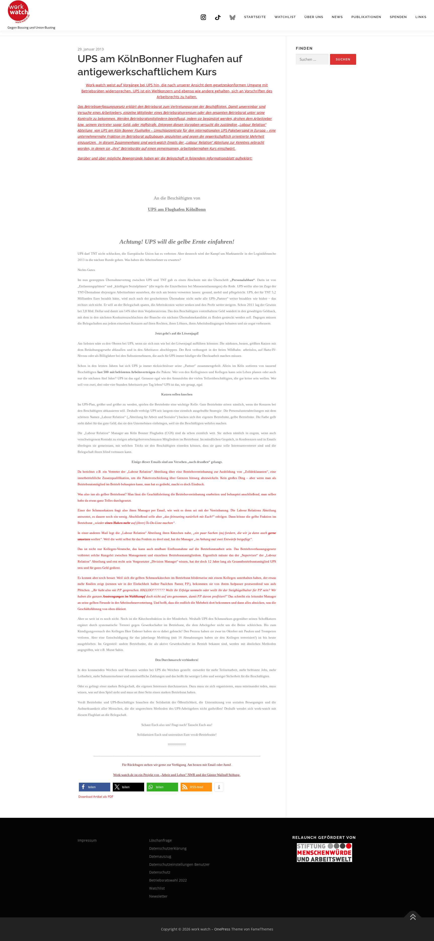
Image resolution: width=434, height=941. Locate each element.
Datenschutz (159, 872)
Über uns (313, 17)
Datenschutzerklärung (168, 848)
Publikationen (366, 17)
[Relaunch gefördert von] (324, 852)
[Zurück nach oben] (413, 917)
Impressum (87, 840)
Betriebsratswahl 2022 (168, 880)
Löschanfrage (160, 840)
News (337, 17)
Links (420, 17)
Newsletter (158, 896)
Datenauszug (160, 856)
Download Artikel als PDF (95, 796)
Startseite (255, 17)
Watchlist (285, 17)
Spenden (398, 17)
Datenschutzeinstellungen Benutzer (179, 864)
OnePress (222, 929)
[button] (94, 787)
